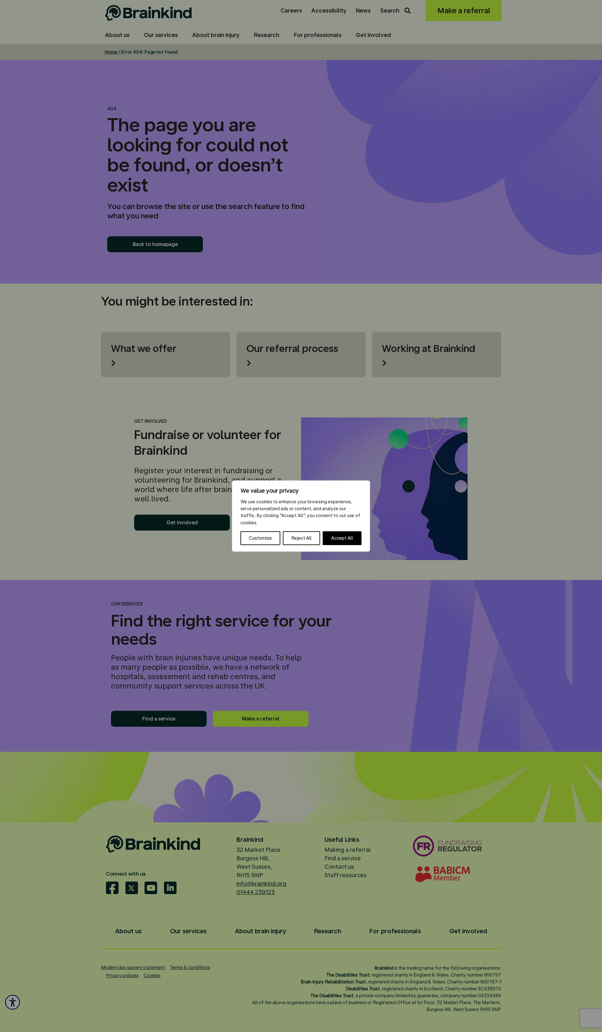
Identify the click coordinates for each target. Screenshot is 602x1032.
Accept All (342, 538)
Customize (260, 538)
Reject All (301, 538)
